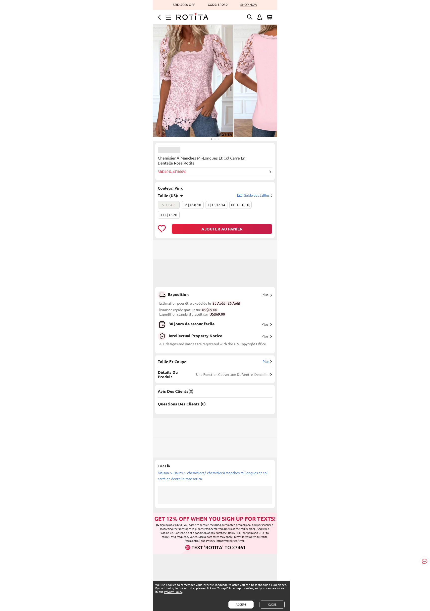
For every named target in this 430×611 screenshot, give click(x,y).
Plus (265, 295)
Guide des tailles (256, 195)
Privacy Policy (173, 591)
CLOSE (272, 604)
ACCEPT (241, 604)
